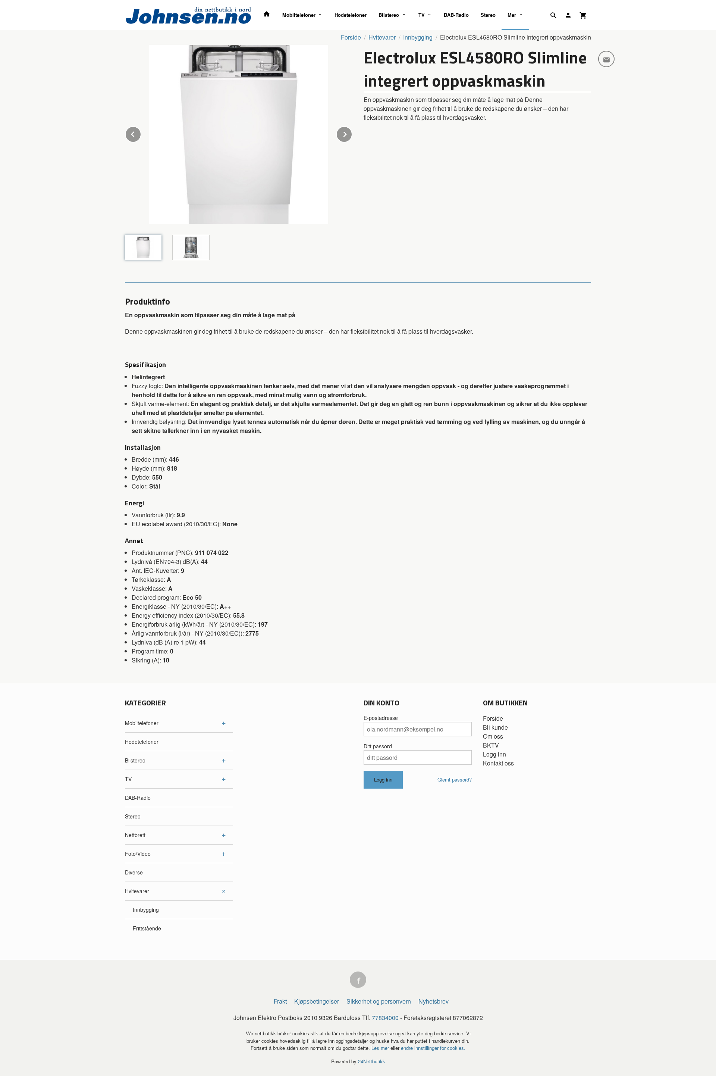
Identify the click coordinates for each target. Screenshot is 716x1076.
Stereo (488, 14)
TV (421, 14)
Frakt (280, 1001)
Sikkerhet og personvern (378, 1001)
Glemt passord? (454, 779)
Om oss (493, 736)
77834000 (385, 1017)
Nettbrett (135, 835)
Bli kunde (495, 727)
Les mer (380, 1047)
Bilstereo (389, 14)
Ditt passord (378, 746)
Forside (351, 37)
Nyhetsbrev (433, 1001)
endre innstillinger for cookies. (433, 1047)
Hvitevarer (137, 891)
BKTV (491, 745)
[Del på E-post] (606, 59)
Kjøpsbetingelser (316, 1001)
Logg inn (494, 754)
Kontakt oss (498, 763)
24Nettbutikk (371, 1061)
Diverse (134, 872)
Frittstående (147, 928)
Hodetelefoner (351, 14)
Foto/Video (138, 853)
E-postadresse (381, 717)
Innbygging (146, 909)
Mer (512, 14)
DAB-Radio (456, 14)
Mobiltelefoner (298, 14)
